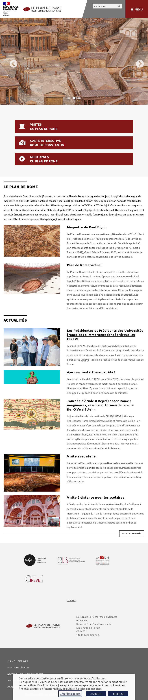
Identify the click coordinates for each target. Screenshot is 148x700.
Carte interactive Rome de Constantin (47, 143)
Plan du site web (17, 661)
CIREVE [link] (98, 214)
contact (71, 600)
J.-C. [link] (138, 243)
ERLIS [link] (18, 214)
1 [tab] (68, 98)
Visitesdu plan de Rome (44, 127)
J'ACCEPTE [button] (96, 693)
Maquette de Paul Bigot (86, 227)
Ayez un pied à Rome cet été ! (91, 372)
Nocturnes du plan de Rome (44, 159)
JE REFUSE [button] (118, 693)
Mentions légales (18, 667)
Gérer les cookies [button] (70, 693)
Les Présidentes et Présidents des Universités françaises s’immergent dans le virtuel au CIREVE (105, 334)
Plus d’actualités (132, 534)
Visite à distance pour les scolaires (95, 497)
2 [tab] (74, 98)
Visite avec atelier (82, 456)
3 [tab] (79, 98)
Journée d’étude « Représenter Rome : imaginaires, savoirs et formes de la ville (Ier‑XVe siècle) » (100, 405)
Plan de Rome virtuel (84, 265)
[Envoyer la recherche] (119, 6)
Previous (11, 61)
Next (137, 61)
